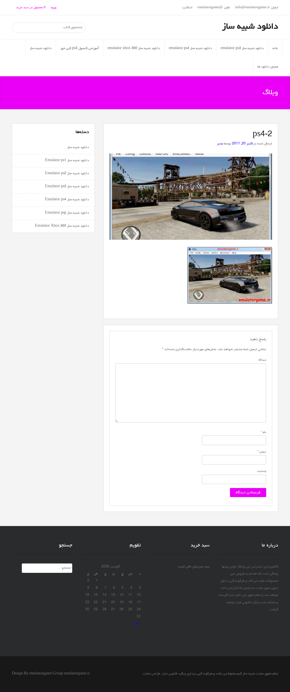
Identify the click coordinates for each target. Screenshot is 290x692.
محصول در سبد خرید (30, 7)
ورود (53, 7)
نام (263, 432)
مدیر (220, 144)
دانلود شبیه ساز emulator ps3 (242, 49)
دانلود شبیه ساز (250, 27)
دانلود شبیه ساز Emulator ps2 (67, 174)
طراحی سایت (151, 674)
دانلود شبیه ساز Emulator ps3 (67, 187)
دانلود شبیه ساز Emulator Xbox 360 (62, 226)
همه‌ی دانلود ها (267, 67)
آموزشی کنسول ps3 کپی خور (79, 49)
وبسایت (261, 471)
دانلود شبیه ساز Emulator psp (67, 213)
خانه (275, 49)
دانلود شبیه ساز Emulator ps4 (67, 200)
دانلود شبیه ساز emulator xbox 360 (134, 49)
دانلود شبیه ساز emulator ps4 (190, 49)
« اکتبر (136, 624)
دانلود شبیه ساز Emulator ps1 (67, 161)
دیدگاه (262, 360)
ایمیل (261, 452)
